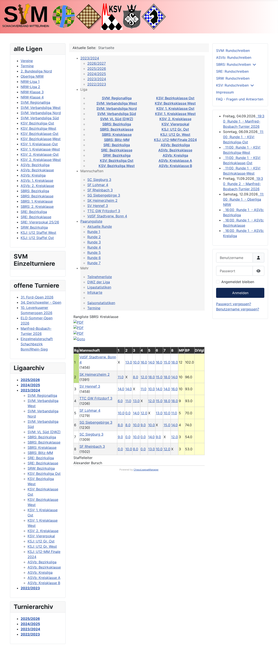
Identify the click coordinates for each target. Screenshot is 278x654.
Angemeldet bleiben (237, 282)
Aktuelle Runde (99, 226)
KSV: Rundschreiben (232, 85)
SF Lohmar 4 (97, 185)
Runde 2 (94, 237)
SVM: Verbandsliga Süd (116, 113)
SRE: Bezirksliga (116, 145)
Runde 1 (93, 231)
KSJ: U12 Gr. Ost (175, 129)
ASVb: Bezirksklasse (175, 150)
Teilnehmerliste (99, 277)
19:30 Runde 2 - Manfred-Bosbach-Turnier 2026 (243, 183)
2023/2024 (89, 58)
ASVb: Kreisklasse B (175, 166)
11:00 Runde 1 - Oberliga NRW (243, 199)
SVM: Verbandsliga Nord (116, 108)
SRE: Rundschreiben (232, 71)
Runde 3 (94, 242)
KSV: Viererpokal (175, 124)
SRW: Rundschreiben (233, 78)
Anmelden (240, 293)
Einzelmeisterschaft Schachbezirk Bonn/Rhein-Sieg (37, 344)
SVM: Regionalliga (117, 98)
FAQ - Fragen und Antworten (239, 99)
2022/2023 (96, 84)
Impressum (225, 92)
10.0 (136, 362)
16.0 (144, 362)
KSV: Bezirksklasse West (175, 103)
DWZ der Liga (98, 282)
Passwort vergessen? (233, 304)
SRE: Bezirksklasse (116, 150)
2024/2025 (96, 74)
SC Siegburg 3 (99, 179)
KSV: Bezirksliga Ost (116, 160)
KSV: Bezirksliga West (117, 166)
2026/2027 (96, 63)
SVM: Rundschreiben (233, 50)
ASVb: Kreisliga (175, 155)
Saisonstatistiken (101, 303)
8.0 (135, 377)
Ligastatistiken (99, 287)
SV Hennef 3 (97, 205)
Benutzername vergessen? (237, 309)
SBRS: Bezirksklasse (116, 129)
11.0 (121, 377)
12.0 (144, 377)
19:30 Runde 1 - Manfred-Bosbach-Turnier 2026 (243, 121)
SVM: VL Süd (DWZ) (116, 119)
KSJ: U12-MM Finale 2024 (175, 140)
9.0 (143, 425)
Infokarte (94, 292)
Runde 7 (94, 263)
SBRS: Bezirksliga (116, 124)
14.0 (151, 362)
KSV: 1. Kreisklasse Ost (175, 108)
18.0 (174, 362)
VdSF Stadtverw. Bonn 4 (107, 216)
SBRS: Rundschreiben (233, 64)
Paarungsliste (91, 221)
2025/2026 (96, 68)
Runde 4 (94, 247)
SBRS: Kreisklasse (117, 134)
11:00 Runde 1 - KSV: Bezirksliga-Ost (243, 136)
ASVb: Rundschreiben (233, 57)
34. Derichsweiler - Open (41, 302)
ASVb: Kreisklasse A (175, 160)
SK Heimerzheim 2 (102, 200)
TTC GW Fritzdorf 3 (103, 211)
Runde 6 (94, 258)
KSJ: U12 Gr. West (175, 134)
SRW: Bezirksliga (117, 155)
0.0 (128, 413)
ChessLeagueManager (146, 469)
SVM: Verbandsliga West (116, 103)
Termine (93, 308)
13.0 (128, 362)
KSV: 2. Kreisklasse (175, 119)
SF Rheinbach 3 (100, 190)
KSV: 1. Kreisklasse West (175, 113)
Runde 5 (94, 252)
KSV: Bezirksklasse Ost (175, 98)
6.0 (120, 401)
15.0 (167, 362)
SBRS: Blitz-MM (116, 140)
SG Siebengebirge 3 (103, 195)
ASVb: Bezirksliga (175, 145)
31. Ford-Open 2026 (37, 297)
